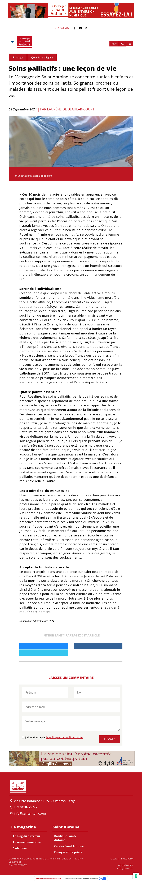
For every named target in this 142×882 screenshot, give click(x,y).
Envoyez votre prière (68, 852)
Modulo (129, 868)
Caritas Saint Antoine (69, 846)
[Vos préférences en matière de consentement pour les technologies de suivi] (136, 876)
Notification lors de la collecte (48, 878)
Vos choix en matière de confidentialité (81, 878)
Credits (114, 858)
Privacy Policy (126, 858)
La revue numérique (27, 842)
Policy (120, 868)
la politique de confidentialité (64, 737)
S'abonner (20, 848)
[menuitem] (29, 837)
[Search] (122, 43)
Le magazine (23, 826)
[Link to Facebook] (75, 28)
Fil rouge (17, 57)
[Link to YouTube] (80, 28)
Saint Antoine (65, 826)
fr (113, 43)
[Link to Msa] (25, 42)
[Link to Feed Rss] (86, 28)
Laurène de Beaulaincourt (70, 109)
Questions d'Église (42, 57)
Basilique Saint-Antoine (65, 838)
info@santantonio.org (30, 813)
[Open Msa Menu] (12, 42)
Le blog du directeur (26, 836)
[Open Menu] (129, 43)
